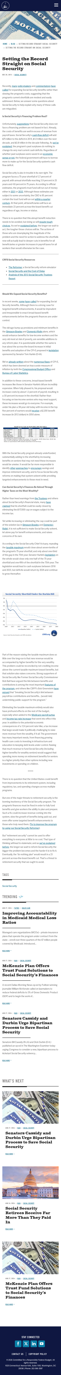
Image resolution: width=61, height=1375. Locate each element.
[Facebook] (18, 1343)
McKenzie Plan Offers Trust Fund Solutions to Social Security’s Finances (28, 1290)
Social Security (28, 1128)
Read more (6, 1061)
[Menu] (56, 5)
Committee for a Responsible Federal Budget (5, 5)
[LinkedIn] (33, 1343)
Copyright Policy (38, 1354)
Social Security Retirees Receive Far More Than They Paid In (28, 1215)
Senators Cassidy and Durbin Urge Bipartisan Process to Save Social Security (30, 1140)
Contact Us (17, 1354)
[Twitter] (26, 1343)
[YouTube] (41, 1343)
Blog (18, 1128)
